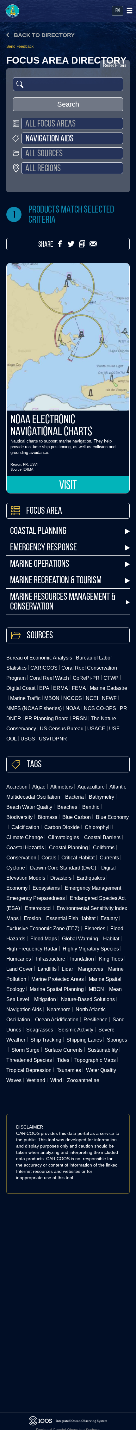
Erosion (32, 918)
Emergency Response (43, 548)
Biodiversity (19, 817)
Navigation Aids (24, 1009)
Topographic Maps (95, 1060)
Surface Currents (64, 1050)
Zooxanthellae (83, 1080)
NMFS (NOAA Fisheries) (34, 708)
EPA (44, 688)
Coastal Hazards (25, 847)
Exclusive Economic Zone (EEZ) (42, 928)
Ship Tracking (45, 1040)
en (117, 11)
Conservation (21, 857)
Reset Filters (115, 65)
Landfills (47, 969)
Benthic (90, 807)
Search (68, 104)
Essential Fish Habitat (71, 918)
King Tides (111, 959)
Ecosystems (46, 888)
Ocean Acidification (56, 1019)
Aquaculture (91, 786)
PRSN (79, 718)
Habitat (111, 938)
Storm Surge (25, 1050)
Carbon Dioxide (62, 827)
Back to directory (43, 35)
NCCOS (72, 698)
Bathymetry (101, 797)
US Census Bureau (61, 728)
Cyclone (15, 867)
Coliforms (103, 847)
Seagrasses (39, 1029)
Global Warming (80, 938)
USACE (96, 728)
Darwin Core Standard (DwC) (63, 867)
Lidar (67, 969)
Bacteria (74, 797)
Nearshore (59, 1009)
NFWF (109, 698)
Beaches (67, 807)
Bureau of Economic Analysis (39, 657)
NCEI (92, 698)
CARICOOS (44, 668)
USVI (34, 464)
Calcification (25, 827)
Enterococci (38, 908)
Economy (17, 888)
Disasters (60, 878)
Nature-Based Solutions (88, 999)
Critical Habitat (78, 857)
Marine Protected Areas (57, 979)
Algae (39, 786)
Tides (63, 1060)
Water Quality (101, 1070)
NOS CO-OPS (100, 708)
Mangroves (90, 969)
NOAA (72, 708)
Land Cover (19, 969)
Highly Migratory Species (91, 948)
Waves (14, 1080)
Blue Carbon (76, 817)
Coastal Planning (38, 531)
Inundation (82, 959)
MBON (51, 698)
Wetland (36, 1080)
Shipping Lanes (84, 1040)
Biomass (47, 817)
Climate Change (24, 837)
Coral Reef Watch (49, 678)
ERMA (28, 469)
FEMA (79, 688)
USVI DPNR (53, 738)
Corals (48, 857)
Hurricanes (18, 959)
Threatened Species (29, 1060)
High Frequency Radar (32, 948)
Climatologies (63, 837)
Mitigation (45, 999)
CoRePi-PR (86, 678)
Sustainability (103, 1050)
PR (25, 464)
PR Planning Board (47, 718)
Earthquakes (91, 878)
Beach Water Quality (29, 807)
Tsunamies (69, 1070)
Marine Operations (39, 564)
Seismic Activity (75, 1029)
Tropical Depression (29, 1070)
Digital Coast (20, 688)
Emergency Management (93, 888)
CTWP (111, 678)
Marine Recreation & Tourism (56, 581)
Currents (109, 857)
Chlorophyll (98, 827)
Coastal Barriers (102, 837)
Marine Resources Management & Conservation (62, 602)
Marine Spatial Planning (57, 989)
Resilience (95, 1019)
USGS (28, 738)
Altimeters (61, 786)
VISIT (68, 486)
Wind (56, 1080)
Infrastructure (50, 959)
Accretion (17, 786)
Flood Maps (43, 938)
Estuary (109, 918)
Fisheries (94, 928)
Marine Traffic (25, 698)
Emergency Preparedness (35, 898)
